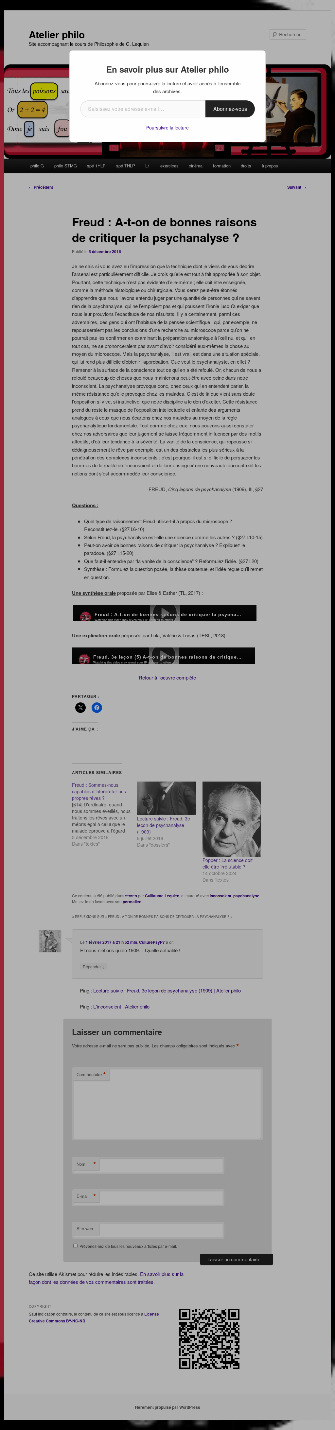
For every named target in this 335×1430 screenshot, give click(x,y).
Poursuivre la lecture (167, 127)
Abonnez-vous (230, 108)
